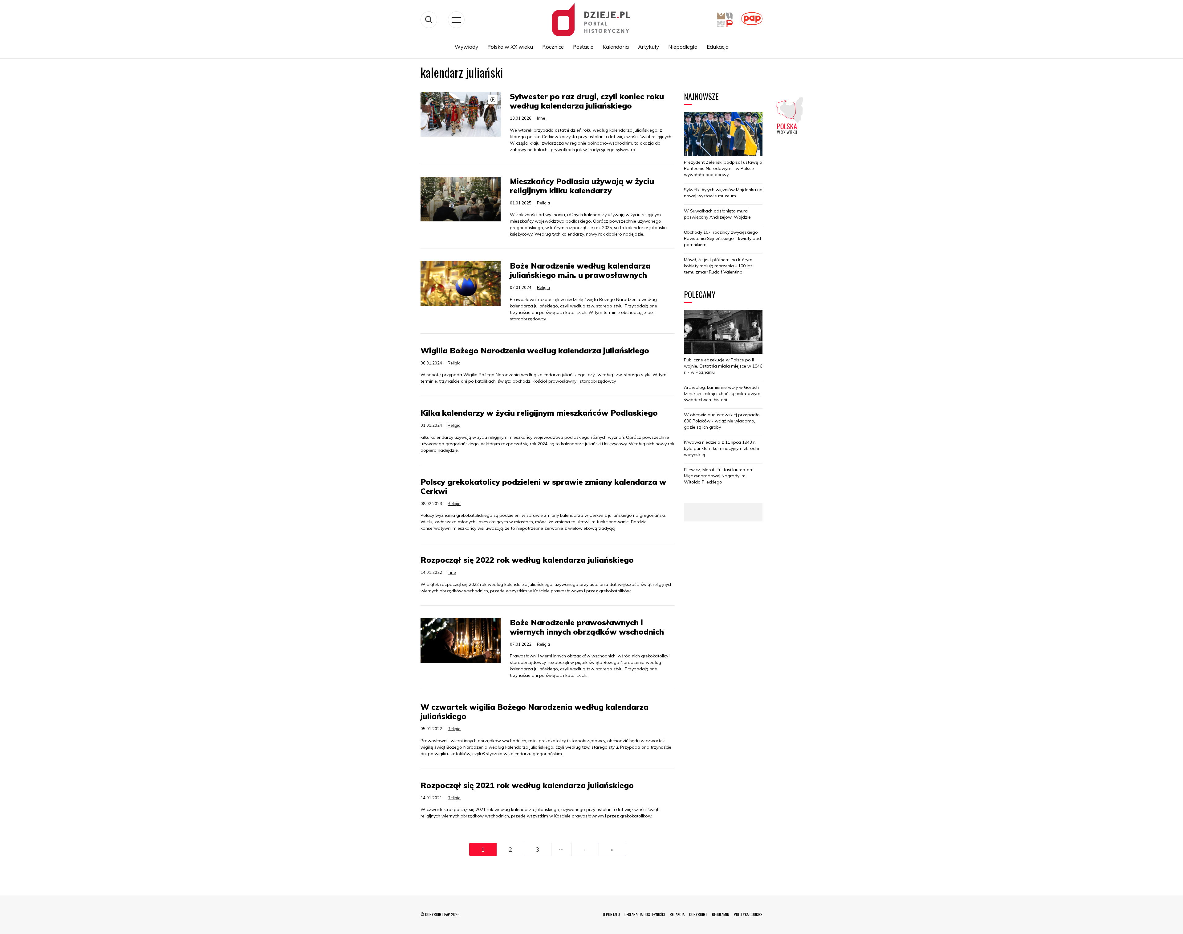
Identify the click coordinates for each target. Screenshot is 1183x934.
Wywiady (466, 46)
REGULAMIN (720, 914)
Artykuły (648, 46)
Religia (543, 202)
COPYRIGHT (698, 914)
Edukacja (718, 46)
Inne (541, 118)
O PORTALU (611, 914)
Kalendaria (616, 46)
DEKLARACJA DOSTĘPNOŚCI (644, 914)
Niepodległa (682, 46)
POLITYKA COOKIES (748, 914)
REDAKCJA (677, 914)
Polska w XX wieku (510, 46)
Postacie (583, 46)
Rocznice (553, 46)
